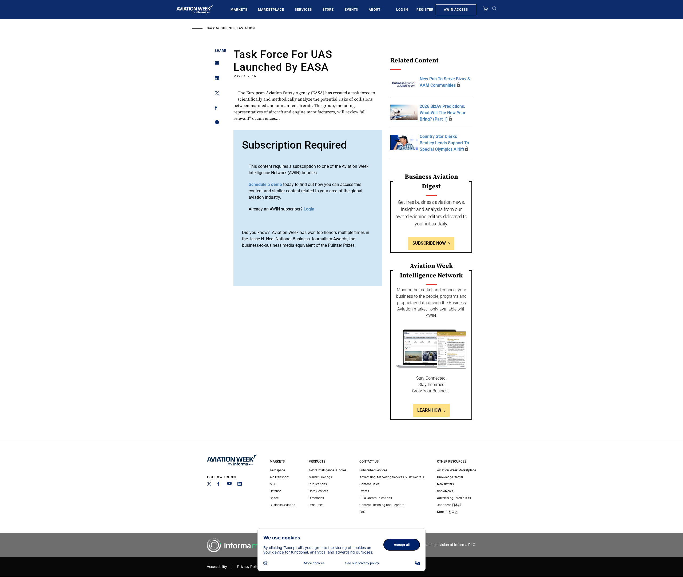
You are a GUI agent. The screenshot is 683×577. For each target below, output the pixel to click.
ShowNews (445, 491)
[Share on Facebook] (215, 108)
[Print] (215, 123)
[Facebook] (219, 485)
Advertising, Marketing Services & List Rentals (391, 477)
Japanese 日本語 (449, 505)
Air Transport (279, 477)
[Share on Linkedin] (215, 79)
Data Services (318, 491)
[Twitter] (209, 485)
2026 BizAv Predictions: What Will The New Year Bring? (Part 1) (443, 113)
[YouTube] (229, 485)
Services (303, 9)
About (374, 9)
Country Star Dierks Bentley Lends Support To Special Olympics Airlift (444, 143)
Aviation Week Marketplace (456, 470)
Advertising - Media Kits (454, 498)
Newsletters (445, 484)
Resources (316, 505)
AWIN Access (456, 9)
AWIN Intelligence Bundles (327, 470)
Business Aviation (238, 28)
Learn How (429, 410)
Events (351, 9)
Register (425, 9)
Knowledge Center (450, 477)
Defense (275, 491)
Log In (402, 9)
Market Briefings (320, 477)
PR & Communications (375, 498)
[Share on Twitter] (215, 94)
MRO (273, 484)
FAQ (362, 512)
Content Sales (369, 484)
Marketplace (271, 9)
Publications (318, 484)
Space (274, 498)
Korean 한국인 (447, 512)
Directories (316, 498)
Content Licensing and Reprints (381, 505)
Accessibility (217, 566)
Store (328, 9)
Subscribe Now (429, 243)
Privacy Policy (248, 566)
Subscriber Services (373, 470)
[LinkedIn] (239, 485)
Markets (239, 9)
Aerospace (277, 470)
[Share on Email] (215, 64)
